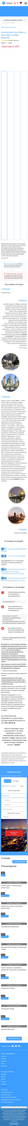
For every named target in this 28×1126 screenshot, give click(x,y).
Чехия (3, 1079)
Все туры (3, 1068)
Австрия (3, 1081)
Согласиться (14, 1123)
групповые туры (5, 1094)
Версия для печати (10, 27)
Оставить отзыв (20, 861)
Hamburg (3, 1061)
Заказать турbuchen (14, 833)
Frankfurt (7, 800)
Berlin (3, 1063)
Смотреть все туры (14, 1038)
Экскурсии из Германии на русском (13, 20)
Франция (3, 1074)
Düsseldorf (4, 1066)
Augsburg (6, 795)
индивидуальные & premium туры (11, 1099)
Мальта (3, 1076)
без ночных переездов (7, 1102)
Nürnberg (3, 1058)
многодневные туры (7, 1092)
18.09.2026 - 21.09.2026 (10, 786)
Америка (3, 1084)
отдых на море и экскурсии (8, 1097)
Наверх (23, 1123)
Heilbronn (7, 804)
